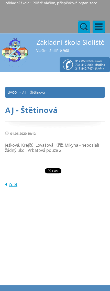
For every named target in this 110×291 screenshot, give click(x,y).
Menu (99, 27)
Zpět (13, 184)
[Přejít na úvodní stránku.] (15, 52)
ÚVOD (12, 92)
